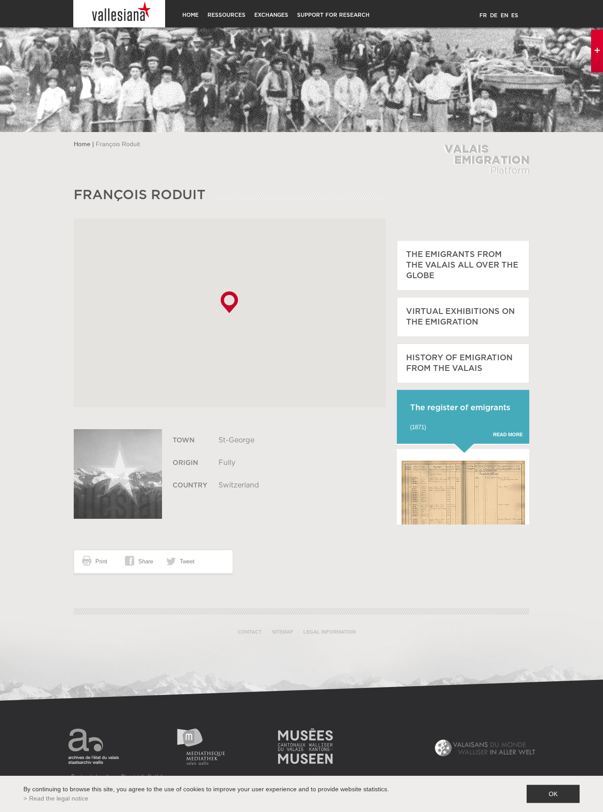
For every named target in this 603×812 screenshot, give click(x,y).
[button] (229, 302)
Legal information (329, 631)
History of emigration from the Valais (459, 363)
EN (504, 15)
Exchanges (271, 15)
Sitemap (282, 631)
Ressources (226, 15)
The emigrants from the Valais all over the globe (462, 265)
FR (483, 15)
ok (553, 793)
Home (190, 15)
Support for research (333, 15)
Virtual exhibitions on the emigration (460, 317)
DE (493, 15)
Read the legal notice (58, 798)
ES (514, 15)
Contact (250, 631)
